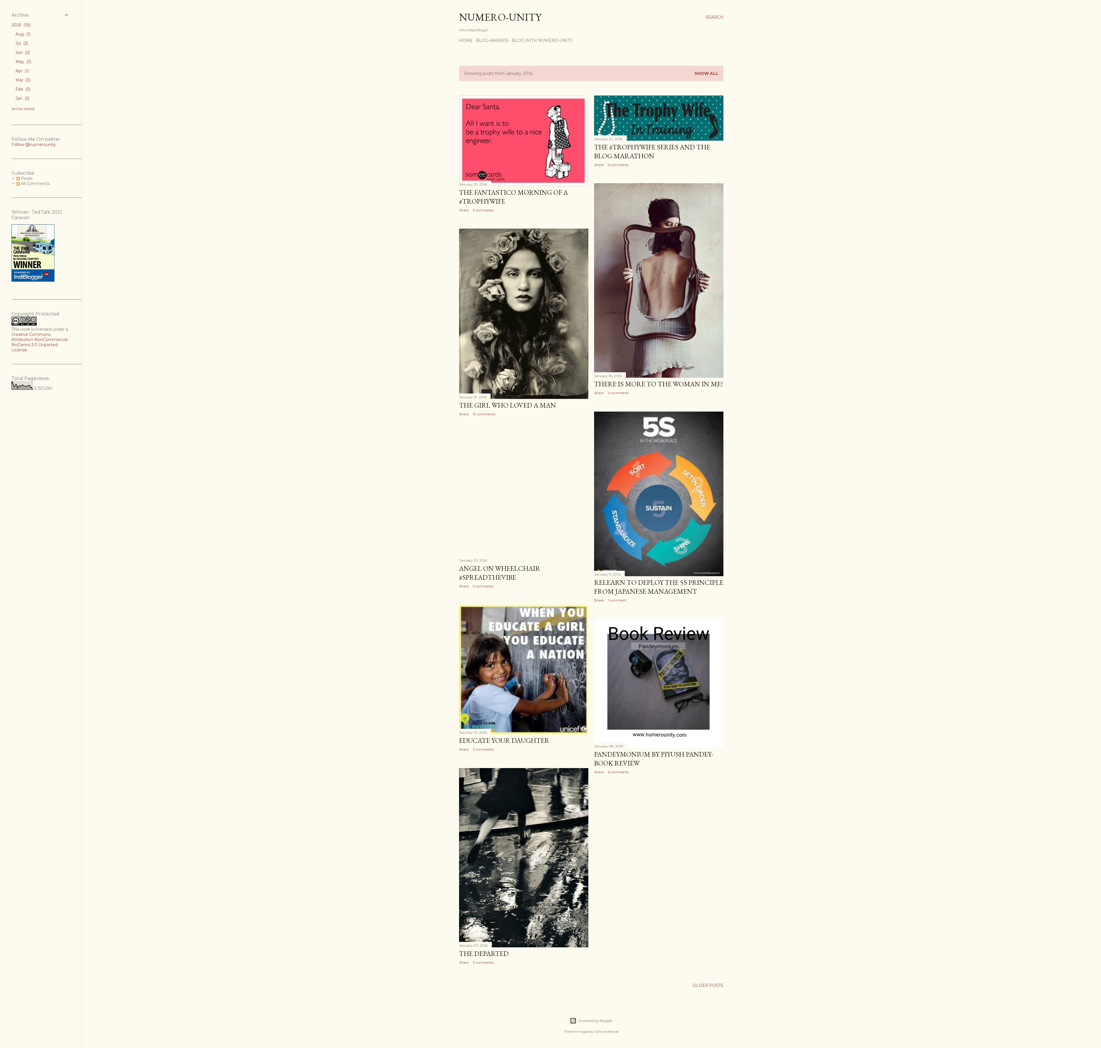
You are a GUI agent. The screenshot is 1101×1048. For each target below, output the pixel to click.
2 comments (483, 749)
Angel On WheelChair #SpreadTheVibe (499, 573)
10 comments (484, 414)
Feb (22, 89)
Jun (22, 52)
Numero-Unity (500, 17)
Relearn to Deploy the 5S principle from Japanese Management (658, 587)
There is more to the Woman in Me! (658, 383)
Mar (22, 80)
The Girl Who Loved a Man (507, 405)
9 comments (618, 393)
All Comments (35, 183)
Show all (706, 73)
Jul (21, 43)
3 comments (483, 210)
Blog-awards (492, 40)
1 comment (617, 600)
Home (466, 40)
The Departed (484, 953)
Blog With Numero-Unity (542, 40)
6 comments (618, 772)
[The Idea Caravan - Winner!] (32, 280)
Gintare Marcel (606, 1031)
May (22, 61)
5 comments (618, 165)
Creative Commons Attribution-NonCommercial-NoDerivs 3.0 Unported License (40, 342)
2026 (20, 25)
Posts (26, 178)
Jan (21, 98)
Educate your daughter (504, 740)
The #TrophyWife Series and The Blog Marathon (652, 151)
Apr (21, 70)
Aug (22, 34)
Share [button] (463, 210)
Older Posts (708, 985)
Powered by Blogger (596, 1020)
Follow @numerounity (33, 144)
